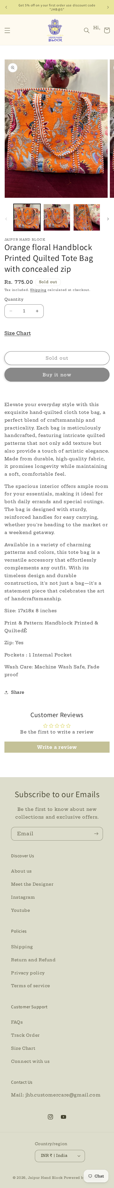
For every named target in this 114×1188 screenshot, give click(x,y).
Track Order (25, 1035)
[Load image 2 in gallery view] (56, 217)
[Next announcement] (108, 7)
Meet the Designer (32, 884)
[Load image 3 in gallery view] (86, 217)
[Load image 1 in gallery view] (27, 217)
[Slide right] (108, 219)
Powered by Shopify (82, 1178)
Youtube (20, 910)
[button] (7, 30)
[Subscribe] (96, 834)
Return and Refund (33, 959)
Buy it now (57, 374)
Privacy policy (28, 972)
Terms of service (30, 985)
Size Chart (17, 333)
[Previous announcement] (6, 7)
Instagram (23, 897)
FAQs (17, 1022)
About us (21, 871)
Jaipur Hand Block (46, 1178)
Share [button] (17, 692)
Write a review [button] (57, 747)
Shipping (38, 290)
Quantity (14, 299)
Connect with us (30, 1061)
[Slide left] (6, 219)
